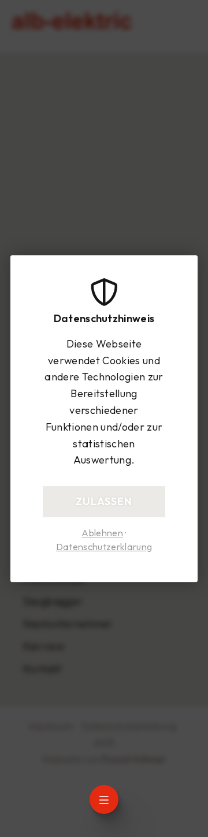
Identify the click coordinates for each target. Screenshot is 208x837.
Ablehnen (102, 533)
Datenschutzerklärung (104, 547)
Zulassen (104, 501)
